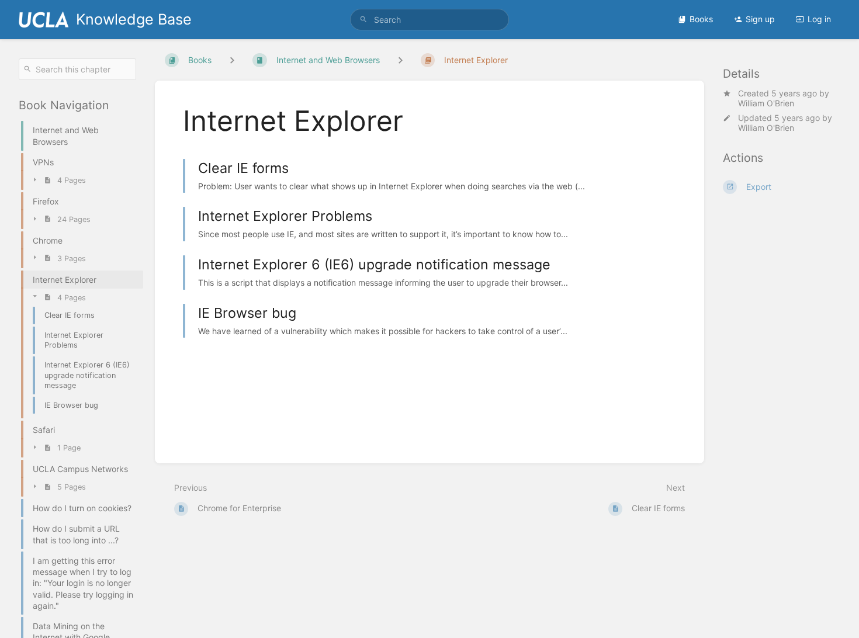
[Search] (363, 20)
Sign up (760, 19)
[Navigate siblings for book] (232, 60)
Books (701, 19)
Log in (819, 19)
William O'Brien (766, 103)
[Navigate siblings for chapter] (400, 60)
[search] (429, 19)
